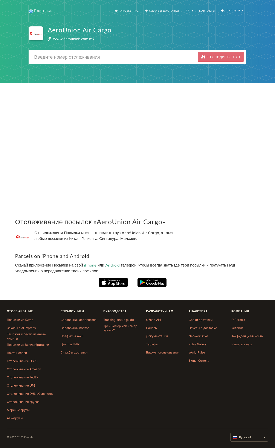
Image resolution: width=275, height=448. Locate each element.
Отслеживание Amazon (24, 369)
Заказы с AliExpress (21, 328)
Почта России (17, 353)
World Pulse (197, 352)
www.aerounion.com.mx (73, 39)
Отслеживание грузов (23, 402)
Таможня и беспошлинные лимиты (26, 336)
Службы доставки (74, 352)
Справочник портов (75, 328)
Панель (151, 328)
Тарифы (152, 344)
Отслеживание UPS (21, 385)
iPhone (90, 265)
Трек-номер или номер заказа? (120, 328)
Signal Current (199, 360)
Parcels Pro (128, 10)
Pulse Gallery (198, 344)
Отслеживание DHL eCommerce (30, 393)
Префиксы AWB (72, 336)
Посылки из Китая (20, 320)
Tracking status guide (118, 320)
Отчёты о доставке (203, 328)
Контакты (207, 10)
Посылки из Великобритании (28, 344)
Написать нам (241, 344)
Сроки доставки (200, 320)
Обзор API (153, 320)
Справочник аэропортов (78, 320)
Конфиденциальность (247, 336)
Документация (157, 336)
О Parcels (238, 320)
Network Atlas (198, 336)
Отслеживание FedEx (22, 377)
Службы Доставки (163, 10)
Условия (237, 328)
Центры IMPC (70, 344)
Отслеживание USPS (22, 361)
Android (112, 265)
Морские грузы (18, 410)
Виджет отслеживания (162, 352)
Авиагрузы (15, 418)
